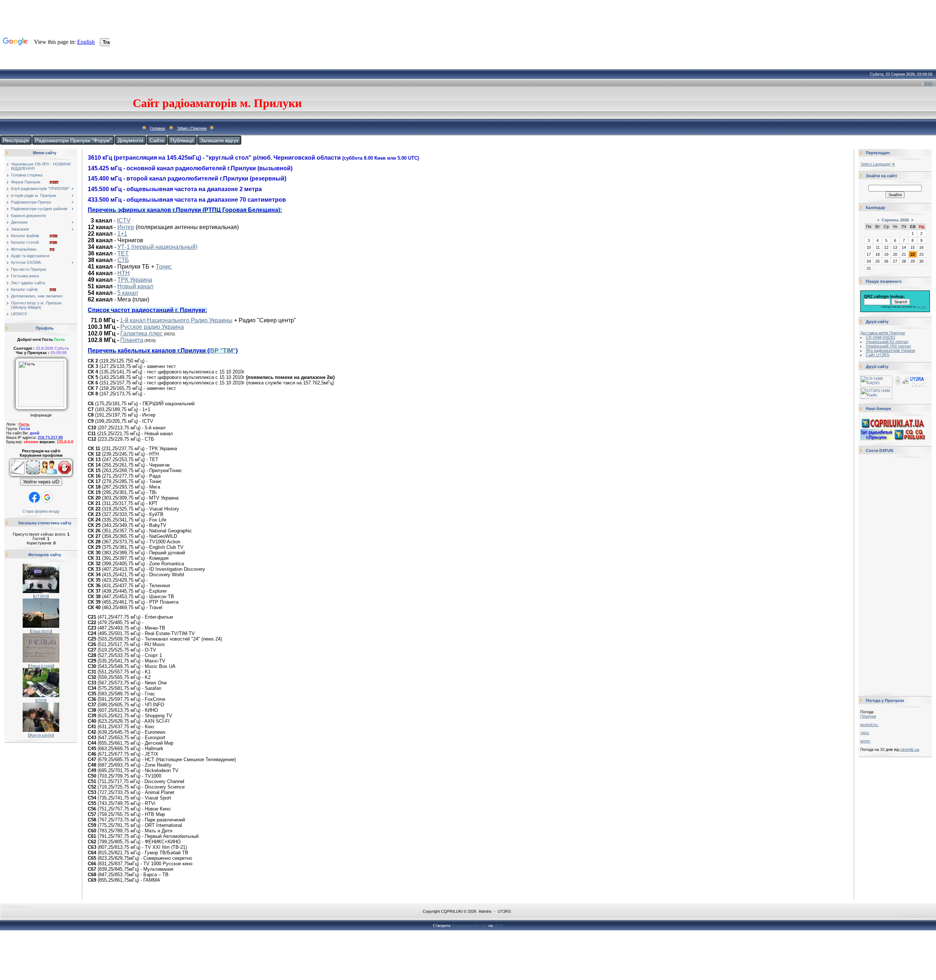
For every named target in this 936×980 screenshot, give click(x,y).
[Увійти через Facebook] (34, 497)
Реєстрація (16, 140)
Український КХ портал (887, 341)
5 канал (127, 293)
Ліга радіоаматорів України (890, 350)
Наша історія (41, 666)
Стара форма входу (41, 511)
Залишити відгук (219, 140)
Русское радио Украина (152, 327)
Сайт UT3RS (877, 355)
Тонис (164, 266)
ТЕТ (123, 253)
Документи (130, 140)
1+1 (122, 234)
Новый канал (135, 286)
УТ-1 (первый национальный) (157, 247)
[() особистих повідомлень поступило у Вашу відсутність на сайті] (33, 476)
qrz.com (921, 306)
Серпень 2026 (895, 220)
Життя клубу (41, 735)
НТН (123, 273)
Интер (125, 227)
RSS (928, 83)
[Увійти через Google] (47, 497)
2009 (41, 700)
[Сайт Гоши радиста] (910, 385)
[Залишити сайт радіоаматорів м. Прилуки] (65, 476)
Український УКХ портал (888, 346)
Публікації (182, 140)
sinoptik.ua (909, 749)
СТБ (123, 260)
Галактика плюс (141, 333)
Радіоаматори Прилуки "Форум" (73, 140)
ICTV (124, 220)
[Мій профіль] (49, 476)
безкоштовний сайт (469, 925)
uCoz (498, 925)
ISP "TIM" (222, 350)
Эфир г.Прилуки (192, 128)
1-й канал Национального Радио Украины (176, 320)
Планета (131, 340)
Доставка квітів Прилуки (882, 333)
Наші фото (41, 631)
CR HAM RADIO (880, 337)
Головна (157, 128)
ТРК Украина (134, 280)
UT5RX (41, 596)
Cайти (157, 140)
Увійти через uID (41, 482)
